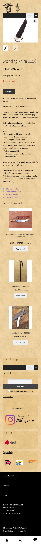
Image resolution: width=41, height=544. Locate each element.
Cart (31, 538)
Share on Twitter (12, 189)
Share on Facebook (13, 192)
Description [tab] (9, 91)
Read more (20, 296)
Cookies (6, 485)
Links (5, 495)
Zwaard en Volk (17, 408)
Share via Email (12, 197)
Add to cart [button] (20, 249)
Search (20, 540)
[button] (35, 21)
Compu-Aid (22, 531)
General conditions (10, 476)
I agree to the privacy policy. (21, 391)
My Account (7, 540)
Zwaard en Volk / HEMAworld (15, 528)
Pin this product (12, 194)
